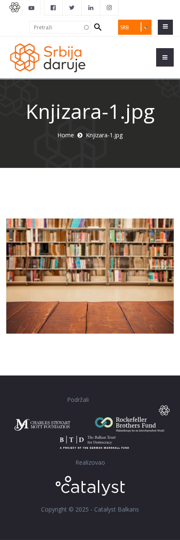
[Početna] (47, 57)
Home (65, 135)
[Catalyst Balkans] (53, 7)
